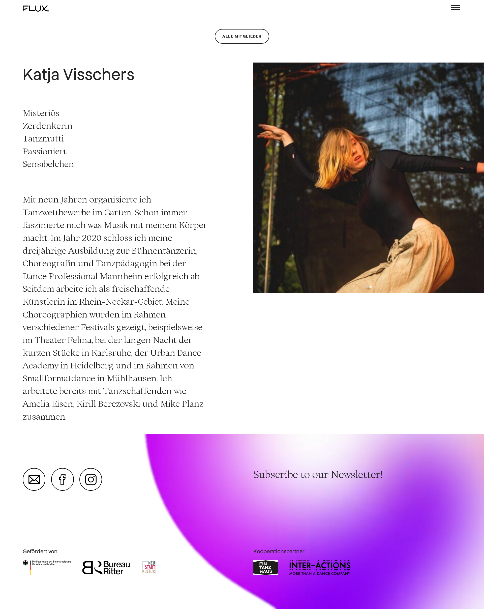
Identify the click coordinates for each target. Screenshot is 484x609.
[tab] (367, 286)
